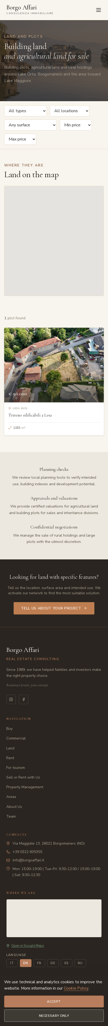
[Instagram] (11, 699)
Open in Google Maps (27, 945)
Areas (11, 796)
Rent (10, 757)
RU (80, 963)
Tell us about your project (51, 608)
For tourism (15, 767)
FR (39, 963)
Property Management (24, 787)
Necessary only (54, 1015)
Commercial (16, 738)
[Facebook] (23, 699)
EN (25, 963)
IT (12, 963)
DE (53, 963)
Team (11, 816)
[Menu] (98, 10)
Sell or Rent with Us (23, 777)
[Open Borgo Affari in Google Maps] (54, 918)
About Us (14, 806)
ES (66, 963)
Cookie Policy (76, 988)
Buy (9, 728)
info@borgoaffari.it (28, 860)
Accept (54, 1001)
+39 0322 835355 (27, 851)
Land (10, 748)
